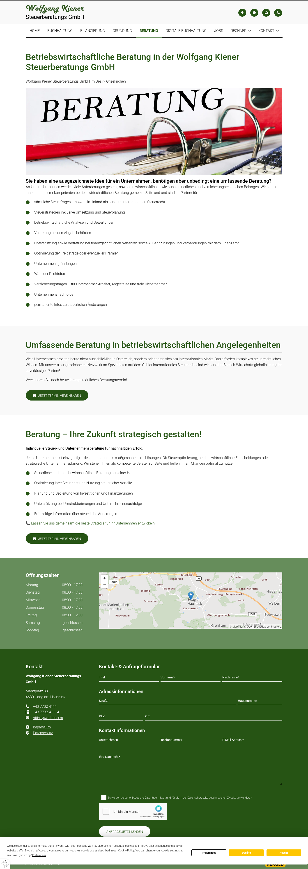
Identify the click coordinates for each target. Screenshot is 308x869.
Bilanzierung (92, 31)
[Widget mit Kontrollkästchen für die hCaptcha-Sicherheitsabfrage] (133, 811)
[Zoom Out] (104, 584)
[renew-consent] (5, 864)
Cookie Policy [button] (126, 850)
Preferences (209, 852)
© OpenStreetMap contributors (262, 626)
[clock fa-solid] (254, 13)
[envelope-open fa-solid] (266, 13)
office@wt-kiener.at (44, 718)
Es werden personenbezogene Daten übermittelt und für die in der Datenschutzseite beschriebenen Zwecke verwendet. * (180, 797)
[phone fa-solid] (278, 13)
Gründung (122, 31)
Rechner (238, 31)
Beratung (149, 31)
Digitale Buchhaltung (186, 31)
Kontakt (266, 31)
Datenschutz (39, 733)
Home (35, 31)
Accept (284, 852)
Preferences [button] (39, 855)
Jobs (218, 31)
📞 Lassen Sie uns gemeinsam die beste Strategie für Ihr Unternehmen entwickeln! (91, 523)
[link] (241, 31)
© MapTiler (236, 626)
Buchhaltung (60, 31)
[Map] (191, 600)
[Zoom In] (104, 578)
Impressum (42, 727)
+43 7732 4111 (45, 706)
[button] (57, 395)
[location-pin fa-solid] (242, 13)
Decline (246, 852)
